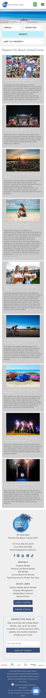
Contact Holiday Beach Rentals (23, 587)
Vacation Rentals (23, 565)
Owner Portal (23, 609)
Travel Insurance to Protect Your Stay (23, 577)
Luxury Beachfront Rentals (23, 574)
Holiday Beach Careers (23, 593)
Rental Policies (23, 596)
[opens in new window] (14, 555)
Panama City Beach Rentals (23, 568)
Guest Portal (23, 602)
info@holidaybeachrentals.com (23, 549)
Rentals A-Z (23, 681)
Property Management (23, 590)
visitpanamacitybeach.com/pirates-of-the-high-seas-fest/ (21, 255)
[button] (42, 4)
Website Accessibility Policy (17, 679)
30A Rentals (23, 571)
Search (23, 34)
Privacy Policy (32, 679)
